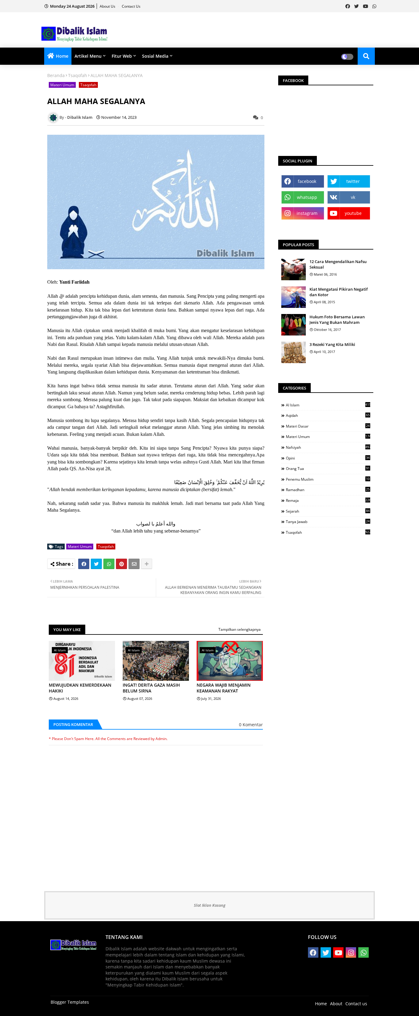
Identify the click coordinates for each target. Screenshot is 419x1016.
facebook (307, 181)
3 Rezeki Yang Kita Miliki (332, 344)
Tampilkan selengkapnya (239, 629)
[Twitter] (96, 564)
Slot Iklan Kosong (209, 905)
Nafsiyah (328, 447)
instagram (307, 213)
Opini (328, 458)
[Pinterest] (121, 564)
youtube (353, 213)
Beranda (56, 75)
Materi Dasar (328, 426)
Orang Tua (328, 468)
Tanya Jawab (328, 521)
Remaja (328, 500)
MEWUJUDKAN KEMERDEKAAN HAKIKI (80, 688)
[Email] (134, 564)
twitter (353, 181)
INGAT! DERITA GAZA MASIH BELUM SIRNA (151, 688)
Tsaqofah (77, 75)
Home (62, 56)
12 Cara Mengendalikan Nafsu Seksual (338, 264)
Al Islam (328, 405)
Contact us (131, 6)
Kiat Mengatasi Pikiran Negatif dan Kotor (338, 291)
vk (353, 197)
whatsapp (307, 197)
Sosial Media (155, 56)
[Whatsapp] (108, 564)
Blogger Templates (70, 1002)
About (336, 1003)
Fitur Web (122, 56)
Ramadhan (328, 489)
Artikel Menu (88, 56)
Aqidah (328, 415)
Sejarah (328, 511)
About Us (108, 6)
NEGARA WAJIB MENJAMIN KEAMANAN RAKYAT (224, 688)
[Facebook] (83, 564)
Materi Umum (62, 84)
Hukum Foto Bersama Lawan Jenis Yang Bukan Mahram (337, 319)
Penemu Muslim (328, 479)
